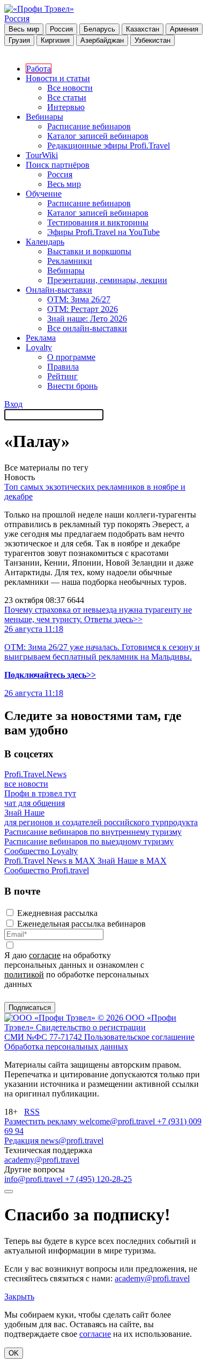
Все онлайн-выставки (87, 328)
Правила (63, 366)
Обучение (44, 193)
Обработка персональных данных (66, 1046)
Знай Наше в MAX (132, 860)
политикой (24, 974)
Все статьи (66, 97)
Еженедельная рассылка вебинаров (81, 923)
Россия (16, 18)
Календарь (45, 241)
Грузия (19, 40)
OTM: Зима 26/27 (78, 299)
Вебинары (44, 116)
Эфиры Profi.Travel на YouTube (103, 232)
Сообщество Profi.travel (46, 870)
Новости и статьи (58, 78)
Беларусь (99, 29)
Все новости (70, 87)
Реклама (41, 337)
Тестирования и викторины (97, 222)
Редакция (22, 1140)
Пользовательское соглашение (139, 1036)
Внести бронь (72, 385)
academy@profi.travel (41, 1159)
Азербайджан (102, 40)
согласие (45, 955)
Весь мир (24, 29)
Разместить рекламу (41, 1121)
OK (14, 1353)
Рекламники (69, 260)
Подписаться (30, 1008)
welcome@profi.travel (118, 1121)
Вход (13, 404)
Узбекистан (152, 40)
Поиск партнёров (57, 164)
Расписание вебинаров (89, 126)
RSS (32, 1111)
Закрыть (19, 1296)
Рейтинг (62, 376)
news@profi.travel (72, 1140)
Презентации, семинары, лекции (107, 280)
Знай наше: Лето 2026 (87, 318)
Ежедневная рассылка (57, 913)
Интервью (66, 107)
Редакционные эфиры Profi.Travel (108, 145)
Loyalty (39, 347)
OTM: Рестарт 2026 (82, 309)
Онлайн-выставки (59, 289)
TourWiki (42, 155)
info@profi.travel (34, 1179)
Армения (184, 29)
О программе (71, 357)
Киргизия (55, 40)
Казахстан (142, 29)
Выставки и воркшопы (89, 251)
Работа (38, 68)
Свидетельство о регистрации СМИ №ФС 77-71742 (75, 1032)
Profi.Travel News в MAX (51, 860)
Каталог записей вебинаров (97, 135)
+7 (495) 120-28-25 (98, 1179)
